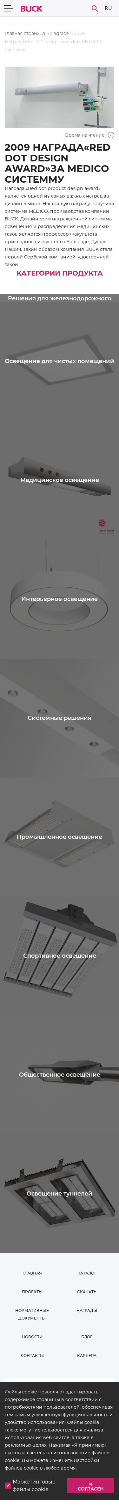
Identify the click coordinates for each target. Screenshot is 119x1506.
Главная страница (25, 33)
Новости (32, 1336)
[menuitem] (108, 8)
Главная (32, 1273)
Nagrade (59, 33)
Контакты (32, 1355)
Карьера (86, 1355)
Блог (86, 1336)
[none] (108, 8)
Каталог (86, 1273)
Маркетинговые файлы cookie (34, 1485)
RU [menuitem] (108, 8)
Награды (86, 1310)
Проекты (32, 1291)
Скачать (86, 1291)
